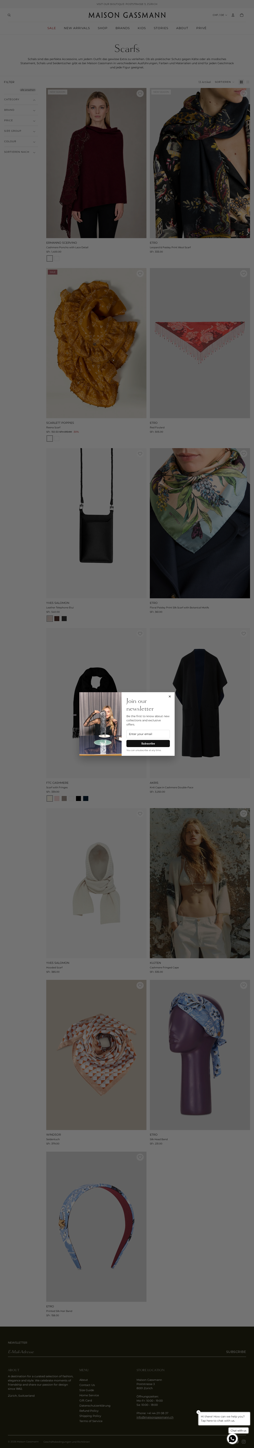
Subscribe (148, 743)
